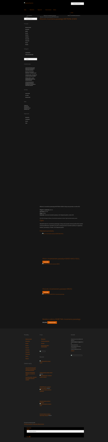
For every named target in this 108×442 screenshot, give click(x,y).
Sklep (25, 9)
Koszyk (28, 436)
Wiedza (54, 9)
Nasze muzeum (48, 9)
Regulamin (40, 9)
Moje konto (32, 9)
